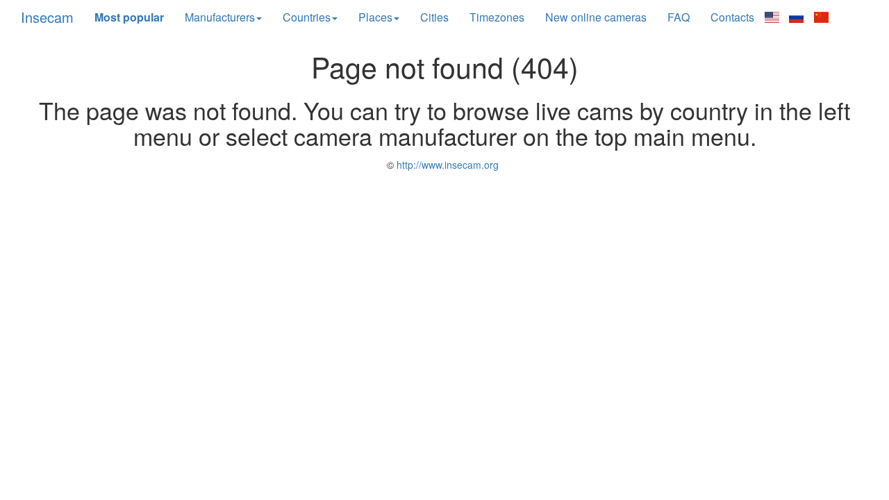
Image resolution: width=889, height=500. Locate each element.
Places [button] (375, 17)
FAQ (678, 17)
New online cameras (596, 17)
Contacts (732, 17)
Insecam (47, 17)
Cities (434, 17)
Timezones (497, 17)
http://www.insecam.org (446, 165)
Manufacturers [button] (220, 17)
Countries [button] (307, 17)
